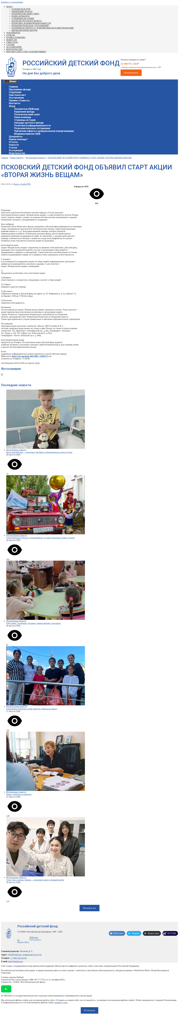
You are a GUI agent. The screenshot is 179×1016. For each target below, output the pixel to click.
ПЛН (37, 363)
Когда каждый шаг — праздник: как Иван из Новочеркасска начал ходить (39, 452)
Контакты (14, 103)
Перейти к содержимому (12, 2)
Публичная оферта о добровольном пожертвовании (43, 28)
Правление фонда (22, 11)
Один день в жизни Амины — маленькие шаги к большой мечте (35, 880)
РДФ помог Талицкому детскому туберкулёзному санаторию (33, 623)
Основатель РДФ (21, 9)
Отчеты (10, 35)
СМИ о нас (12, 42)
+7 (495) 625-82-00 (18, 958)
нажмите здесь (61, 1002)
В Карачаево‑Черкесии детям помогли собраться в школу (31, 709)
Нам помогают (17, 95)
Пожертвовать (131, 72)
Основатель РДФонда (26, 108)
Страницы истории (23, 18)
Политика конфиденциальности (31, 23)
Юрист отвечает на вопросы (19, 794)
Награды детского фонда (27, 21)
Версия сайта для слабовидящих (26, 52)
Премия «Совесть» (19, 100)
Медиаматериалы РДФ (24, 30)
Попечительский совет (25, 14)
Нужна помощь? (16, 37)
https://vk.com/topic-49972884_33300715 (30, 356)
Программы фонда (20, 89)
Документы (13, 33)
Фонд (9, 7)
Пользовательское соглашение (30, 25)
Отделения (15, 92)
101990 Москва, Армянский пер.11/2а (25, 955)
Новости (11, 40)
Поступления (16, 97)
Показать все (89, 908)
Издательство (14, 49)
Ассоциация (13, 47)
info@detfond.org (15, 961)
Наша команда (21, 16)
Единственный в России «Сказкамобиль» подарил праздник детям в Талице (40, 538)
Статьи (10, 44)
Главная (13, 86)
